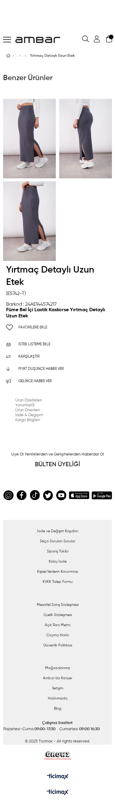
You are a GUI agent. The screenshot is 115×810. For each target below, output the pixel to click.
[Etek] (25, 56)
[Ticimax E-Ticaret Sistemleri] (57, 792)
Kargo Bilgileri (27, 420)
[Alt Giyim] (20, 56)
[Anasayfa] (13, 56)
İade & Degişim (29, 415)
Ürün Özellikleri (28, 400)
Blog (57, 709)
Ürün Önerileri (27, 410)
